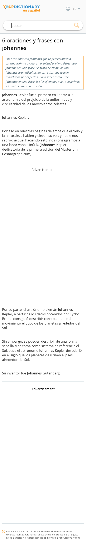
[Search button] (76, 25)
